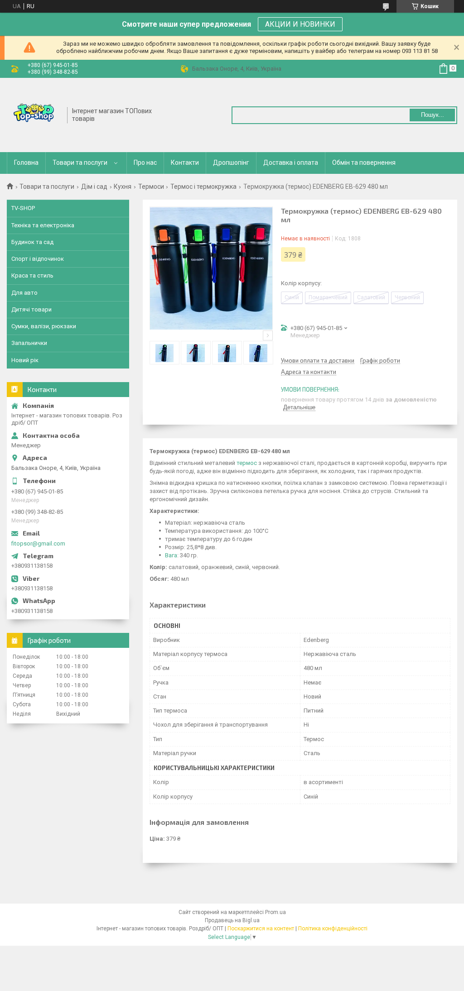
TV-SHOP (23, 208)
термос (247, 463)
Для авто (24, 292)
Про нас (145, 162)
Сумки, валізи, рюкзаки (43, 326)
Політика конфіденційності (332, 928)
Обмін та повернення (364, 162)
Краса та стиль (32, 275)
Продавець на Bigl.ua (232, 920)
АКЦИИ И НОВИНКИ (300, 24)
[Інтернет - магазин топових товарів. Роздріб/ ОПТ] (34, 114)
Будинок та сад (32, 242)
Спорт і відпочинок (37, 258)
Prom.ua (275, 912)
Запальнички (29, 343)
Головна (26, 162)
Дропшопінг (231, 162)
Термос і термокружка (203, 186)
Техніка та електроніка (42, 225)
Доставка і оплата (290, 162)
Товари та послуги (80, 162)
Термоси (151, 186)
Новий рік (25, 360)
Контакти (185, 162)
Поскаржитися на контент (260, 928)
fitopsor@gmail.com (38, 543)
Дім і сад (94, 186)
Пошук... (432, 114)
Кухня (122, 186)
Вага (171, 555)
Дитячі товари (31, 309)
